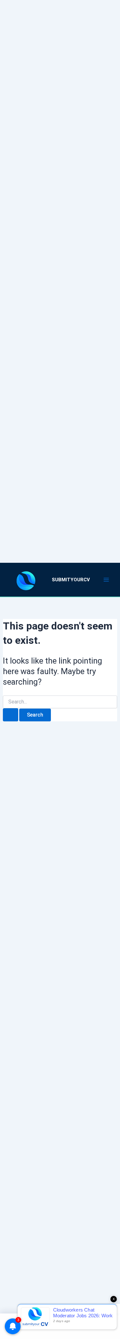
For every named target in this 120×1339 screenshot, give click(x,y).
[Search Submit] (10, 714)
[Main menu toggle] (106, 579)
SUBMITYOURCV (71, 580)
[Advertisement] (60, 273)
